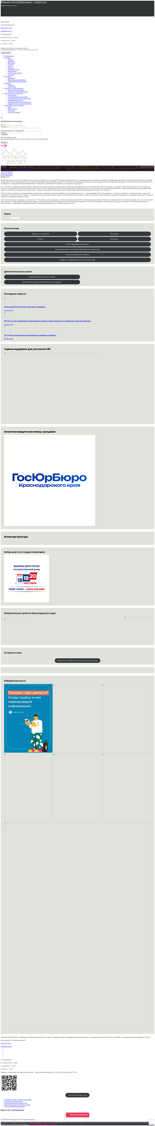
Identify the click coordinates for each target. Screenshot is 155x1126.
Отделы (11, 64)
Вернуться (4, 142)
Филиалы (11, 63)
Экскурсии (114, 234)
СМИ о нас (12, 87)
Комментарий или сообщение (12, 131)
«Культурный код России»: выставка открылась (24, 307)
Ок (30, 1124)
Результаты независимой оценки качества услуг (77, 661)
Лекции (11, 68)
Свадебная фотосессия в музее (42, 277)
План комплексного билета (77, 255)
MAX (9, 107)
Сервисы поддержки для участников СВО (77, 260)
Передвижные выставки (17, 81)
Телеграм (11, 110)
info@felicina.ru (6, 31)
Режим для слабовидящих (79, 1114)
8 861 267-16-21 (6, 1043)
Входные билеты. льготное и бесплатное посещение (77, 249)
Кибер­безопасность (15, 100)
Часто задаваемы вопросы (77, 244)
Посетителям (9, 56)
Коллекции (12, 71)
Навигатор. (40, 2)
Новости (7, 83)
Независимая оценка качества (19, 104)
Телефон (4, 127)
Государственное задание (18, 97)
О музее (7, 58)
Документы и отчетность (13, 93)
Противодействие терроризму (19, 102)
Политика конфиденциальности (43, 1124)
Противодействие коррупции (19, 99)
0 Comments (5, 175)
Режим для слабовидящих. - (18, 2)
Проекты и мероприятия (13, 88)
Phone (3, 132)
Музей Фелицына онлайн (14, 105)
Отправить (4, 134)
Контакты (11, 75)
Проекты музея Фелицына (18, 92)
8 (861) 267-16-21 (6, 28)
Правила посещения (40, 234)
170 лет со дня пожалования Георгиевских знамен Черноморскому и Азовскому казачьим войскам (47, 321)
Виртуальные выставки (17, 80)
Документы (12, 95)
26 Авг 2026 (8, 324)
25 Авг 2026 (8, 339)
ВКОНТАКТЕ (12, 109)
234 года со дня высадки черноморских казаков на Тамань (30, 335)
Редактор (9, 172)
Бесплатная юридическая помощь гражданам (42, 282)
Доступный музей (15, 73)
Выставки (8, 76)
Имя (3, 125)
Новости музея (6, 174)
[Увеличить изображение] (148, 674)
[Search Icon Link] (5, 114)
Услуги (10, 59)
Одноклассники (14, 112)
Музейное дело (14, 70)
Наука (10, 66)
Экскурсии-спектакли (16, 90)
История (11, 61)
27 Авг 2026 (8, 310)
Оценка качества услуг (77, 1095)
